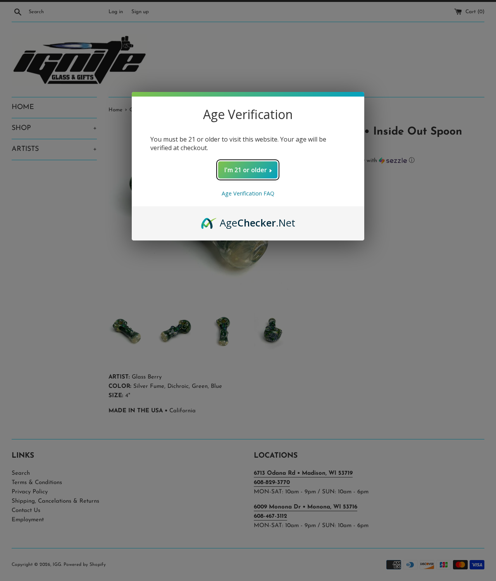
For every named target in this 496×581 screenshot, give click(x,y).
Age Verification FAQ (248, 193)
